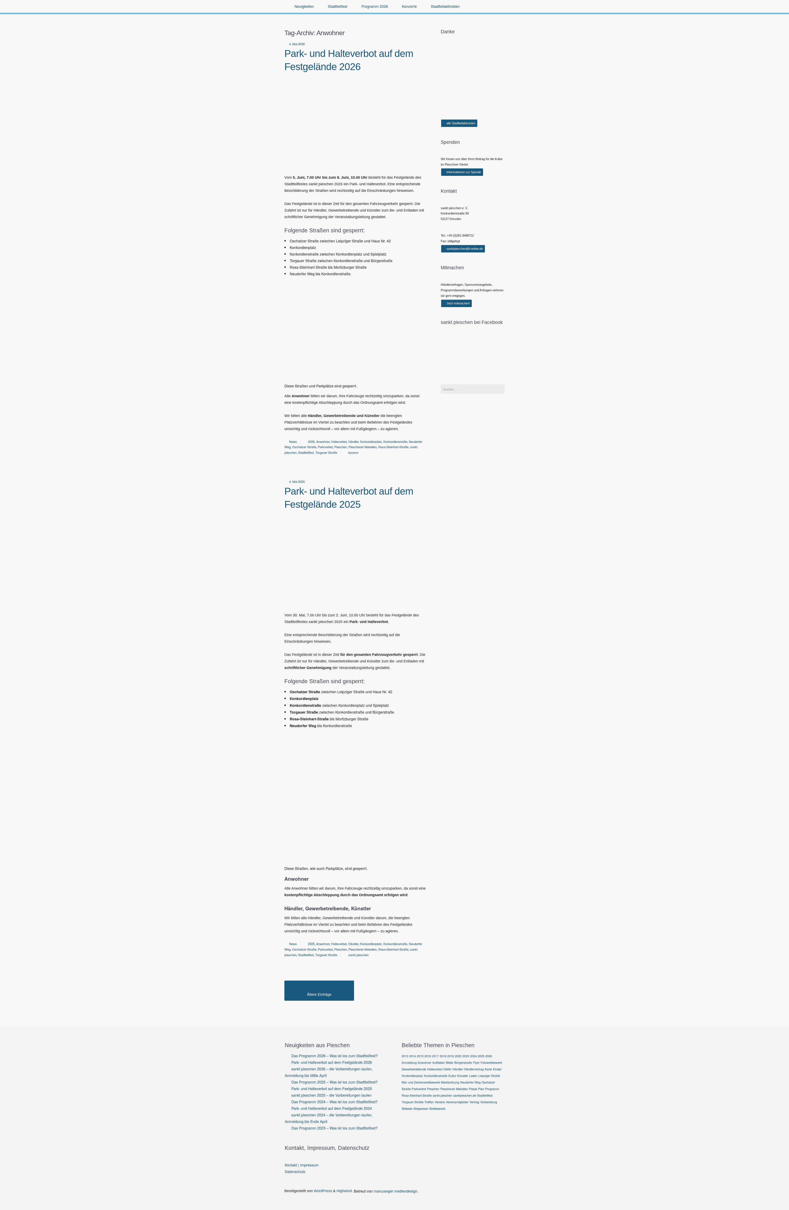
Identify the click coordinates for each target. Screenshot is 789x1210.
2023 (466, 1056)
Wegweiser (420, 1108)
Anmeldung (409, 1062)
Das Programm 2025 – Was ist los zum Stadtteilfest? (334, 1082)
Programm (492, 1089)
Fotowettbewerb (491, 1062)
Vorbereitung (488, 1102)
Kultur (452, 1075)
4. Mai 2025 (297, 481)
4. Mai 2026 (297, 44)
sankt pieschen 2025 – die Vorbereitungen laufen (331, 1095)
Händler (353, 441)
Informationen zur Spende (463, 172)
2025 (311, 944)
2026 (311, 441)
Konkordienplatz (371, 441)
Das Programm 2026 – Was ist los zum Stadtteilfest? (334, 1055)
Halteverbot (339, 441)
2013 (405, 1056)
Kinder (497, 1069)
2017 (435, 1056)
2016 (427, 1056)
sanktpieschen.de (464, 1095)
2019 (450, 1056)
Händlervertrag (474, 1069)
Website (407, 1108)
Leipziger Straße (489, 1075)
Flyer (476, 1062)
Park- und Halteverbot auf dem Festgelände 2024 (331, 1108)
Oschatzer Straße (304, 447)
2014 (412, 1056)
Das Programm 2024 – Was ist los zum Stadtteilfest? (334, 1101)
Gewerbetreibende (414, 1069)
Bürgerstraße (463, 1062)
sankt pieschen (358, 955)
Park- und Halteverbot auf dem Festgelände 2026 (331, 1062)
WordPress (323, 1191)
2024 (473, 1056)
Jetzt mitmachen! (458, 303)
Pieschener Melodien (362, 447)
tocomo (353, 452)
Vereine (440, 1102)
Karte (488, 1069)
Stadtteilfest (306, 452)
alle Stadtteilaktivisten (460, 123)
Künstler (462, 1075)
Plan (481, 1089)
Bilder (449, 1062)
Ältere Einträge (319, 994)
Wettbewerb (437, 1108)
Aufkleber (438, 1062)
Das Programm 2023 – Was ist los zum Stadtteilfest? (334, 1128)
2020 (458, 1056)
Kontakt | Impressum (301, 1164)
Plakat (473, 1089)
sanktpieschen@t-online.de (464, 248)
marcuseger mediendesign (395, 1191)
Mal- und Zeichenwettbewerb (421, 1082)
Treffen (429, 1102)
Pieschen (340, 447)
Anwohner (323, 441)
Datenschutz (295, 1171)
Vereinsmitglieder (457, 1102)
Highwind (344, 1191)
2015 (420, 1056)
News (293, 441)
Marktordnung (450, 1082)
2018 (443, 1056)
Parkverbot (325, 447)
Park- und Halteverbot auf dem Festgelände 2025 (331, 1088)
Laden (473, 1075)
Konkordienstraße (395, 441)
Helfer (447, 1069)
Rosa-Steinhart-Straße (393, 447)
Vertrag (474, 1102)
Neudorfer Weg (470, 1082)
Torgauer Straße (326, 452)
